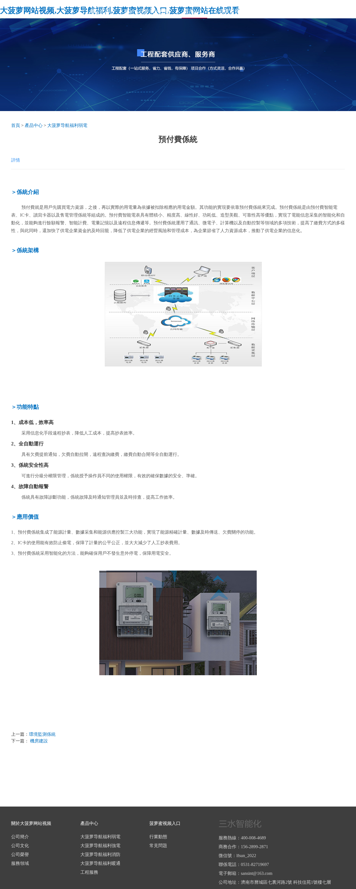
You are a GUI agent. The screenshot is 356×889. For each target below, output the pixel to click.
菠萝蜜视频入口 (236, 11)
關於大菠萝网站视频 (146, 11)
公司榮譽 (20, 854)
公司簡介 (20, 836)
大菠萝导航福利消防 (100, 854)
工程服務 (89, 872)
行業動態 (158, 836)
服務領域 (20, 863)
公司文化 (20, 845)
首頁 (15, 125)
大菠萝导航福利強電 (100, 845)
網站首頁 (99, 11)
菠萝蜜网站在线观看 (327, 11)
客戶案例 (280, 11)
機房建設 (38, 741)
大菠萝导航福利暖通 (100, 863)
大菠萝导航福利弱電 (67, 125)
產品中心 (194, 11)
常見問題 (158, 845)
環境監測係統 (42, 734)
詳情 (15, 160)
